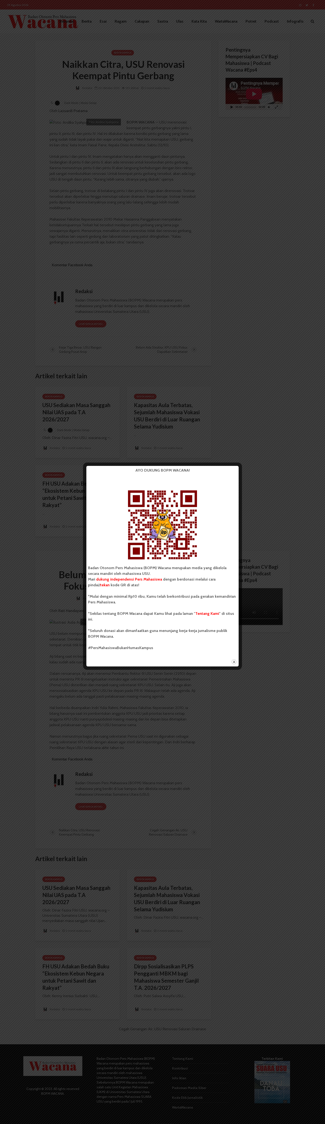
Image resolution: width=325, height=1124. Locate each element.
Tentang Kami (207, 613)
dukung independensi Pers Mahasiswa (129, 579)
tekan (105, 585)
